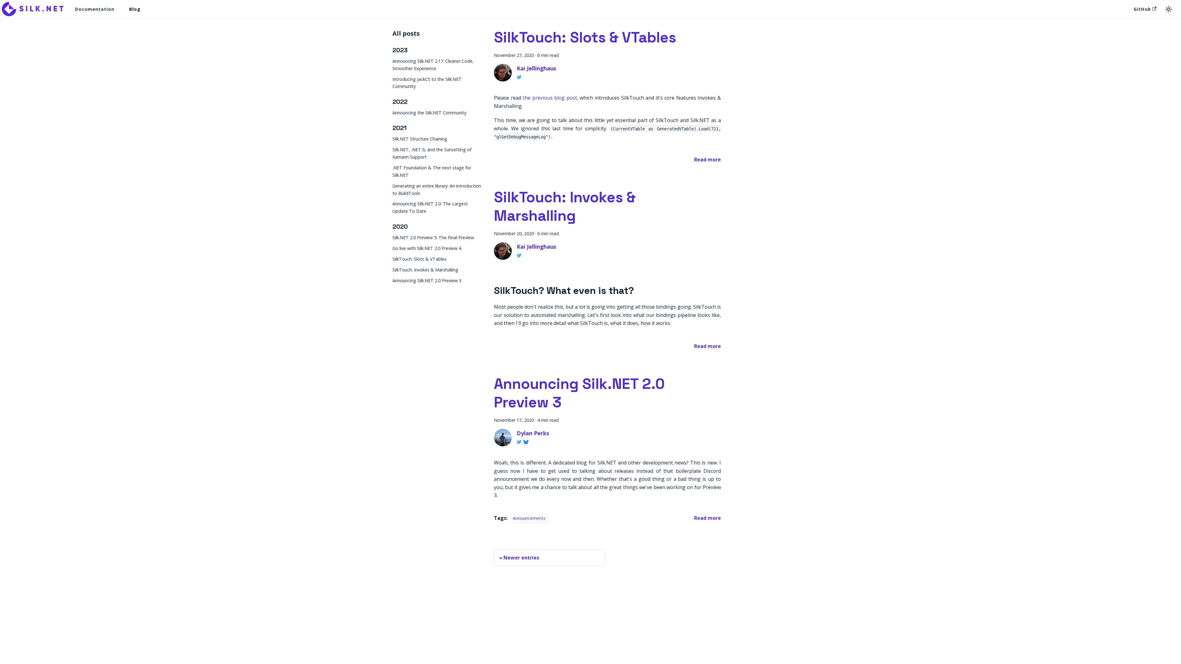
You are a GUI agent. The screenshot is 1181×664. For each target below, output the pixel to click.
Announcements (529, 518)
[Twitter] (519, 77)
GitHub (1142, 9)
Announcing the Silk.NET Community (429, 113)
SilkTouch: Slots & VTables (419, 259)
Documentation (94, 9)
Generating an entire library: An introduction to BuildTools (436, 189)
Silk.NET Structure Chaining (419, 139)
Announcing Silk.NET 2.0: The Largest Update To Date (430, 207)
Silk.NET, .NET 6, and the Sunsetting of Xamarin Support (431, 153)
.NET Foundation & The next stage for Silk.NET (431, 171)
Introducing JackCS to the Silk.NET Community (427, 82)
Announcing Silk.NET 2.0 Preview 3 (426, 280)
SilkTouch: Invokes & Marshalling (425, 270)
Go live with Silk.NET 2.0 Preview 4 (426, 248)
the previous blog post (550, 97)
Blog (135, 9)
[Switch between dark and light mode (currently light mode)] (1169, 9)
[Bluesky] (525, 442)
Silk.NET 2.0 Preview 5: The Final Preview (433, 237)
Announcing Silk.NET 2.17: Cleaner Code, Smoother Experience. (433, 64)
